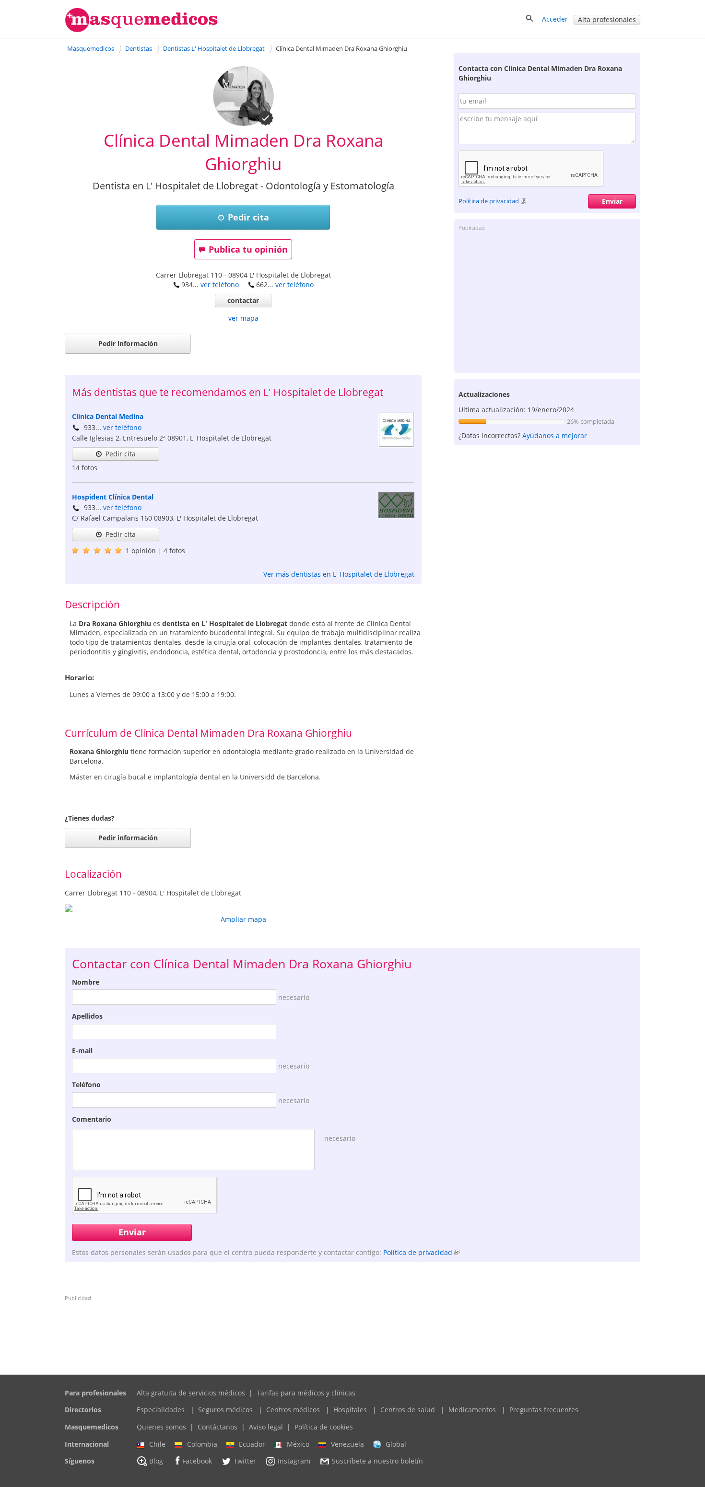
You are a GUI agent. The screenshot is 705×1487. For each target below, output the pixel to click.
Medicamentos (472, 1409)
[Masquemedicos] (141, 30)
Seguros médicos (225, 1409)
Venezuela (347, 1444)
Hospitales (350, 1409)
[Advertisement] (547, 301)
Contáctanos (217, 1426)
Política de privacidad (488, 201)
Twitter (245, 1461)
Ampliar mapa (243, 919)
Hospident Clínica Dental (112, 496)
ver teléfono (219, 284)
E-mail (82, 1050)
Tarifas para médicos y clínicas (306, 1392)
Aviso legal (266, 1426)
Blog (156, 1461)
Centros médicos (293, 1409)
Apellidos (87, 1016)
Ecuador (252, 1444)
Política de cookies (323, 1426)
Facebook (197, 1461)
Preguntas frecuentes (543, 1409)
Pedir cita (248, 217)
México (298, 1444)
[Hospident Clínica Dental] (396, 515)
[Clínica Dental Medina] (396, 445)
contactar (243, 300)
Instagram (294, 1461)
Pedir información (128, 343)
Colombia (202, 1444)
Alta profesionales (607, 19)
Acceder (555, 18)
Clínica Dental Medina (107, 416)
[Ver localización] (243, 908)
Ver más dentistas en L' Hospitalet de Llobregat (338, 574)
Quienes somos (161, 1426)
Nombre (85, 982)
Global (396, 1444)
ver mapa (243, 318)
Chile (157, 1444)
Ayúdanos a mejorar (554, 435)
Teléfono (86, 1084)
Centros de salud (407, 1409)
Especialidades (161, 1409)
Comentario (91, 1119)
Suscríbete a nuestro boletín (377, 1461)
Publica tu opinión (248, 249)
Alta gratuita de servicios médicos (191, 1392)
